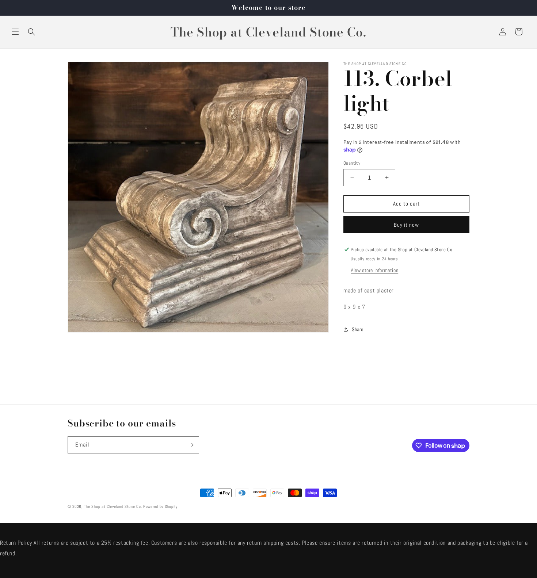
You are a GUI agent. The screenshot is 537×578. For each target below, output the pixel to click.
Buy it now (406, 224)
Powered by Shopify (160, 506)
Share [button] (357, 329)
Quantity (351, 163)
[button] (15, 32)
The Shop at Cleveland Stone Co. (113, 506)
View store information (374, 270)
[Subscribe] (191, 444)
